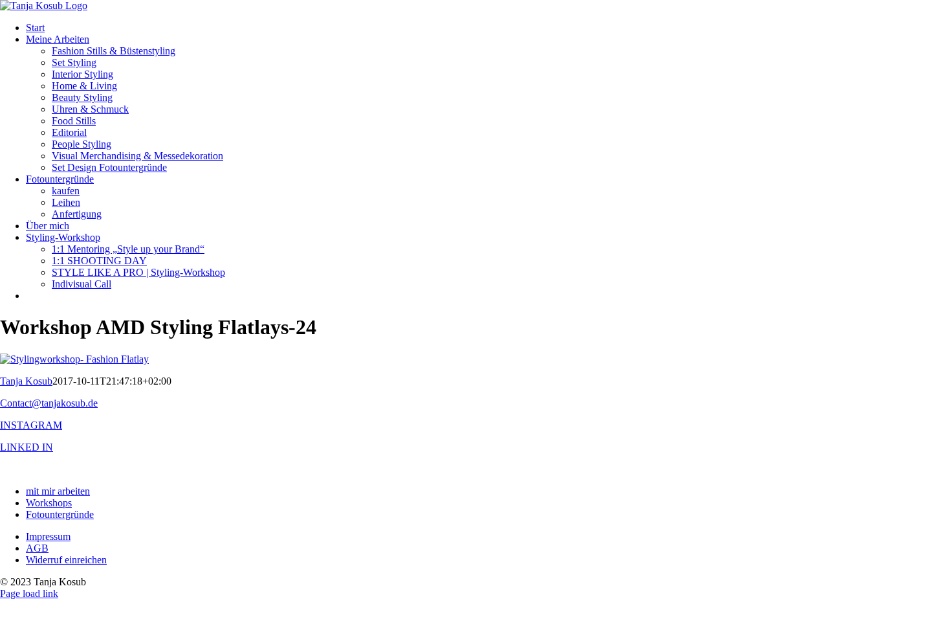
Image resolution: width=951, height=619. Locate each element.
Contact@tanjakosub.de (49, 403)
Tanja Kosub (26, 381)
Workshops (49, 502)
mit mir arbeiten (58, 491)
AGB (37, 548)
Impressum (48, 536)
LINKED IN (26, 447)
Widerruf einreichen (66, 559)
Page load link (29, 593)
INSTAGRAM (31, 425)
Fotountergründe (60, 514)
